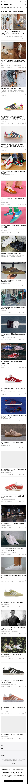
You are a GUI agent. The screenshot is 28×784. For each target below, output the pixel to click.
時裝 (2, 7)
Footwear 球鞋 (3, 67)
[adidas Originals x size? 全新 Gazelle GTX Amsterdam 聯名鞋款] (13, 459)
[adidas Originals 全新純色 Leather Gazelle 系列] (13, 324)
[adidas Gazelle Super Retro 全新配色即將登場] (13, 486)
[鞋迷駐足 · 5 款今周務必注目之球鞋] (13, 78)
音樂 (14, 7)
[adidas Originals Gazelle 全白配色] (13, 644)
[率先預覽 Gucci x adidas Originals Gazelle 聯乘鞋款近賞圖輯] (13, 270)
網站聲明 (4, 761)
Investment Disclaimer (20, 761)
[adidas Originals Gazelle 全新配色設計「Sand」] (13, 432)
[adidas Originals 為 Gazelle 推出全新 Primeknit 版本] (13, 351)
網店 (26, 7)
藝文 (8, 7)
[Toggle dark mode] (23, 4)
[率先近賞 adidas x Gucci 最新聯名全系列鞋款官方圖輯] (13, 215)
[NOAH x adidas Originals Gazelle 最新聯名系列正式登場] (13, 297)
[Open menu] (25, 4)
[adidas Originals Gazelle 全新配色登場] (13, 724)
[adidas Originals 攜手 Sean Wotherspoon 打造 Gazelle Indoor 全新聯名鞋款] (13, 106)
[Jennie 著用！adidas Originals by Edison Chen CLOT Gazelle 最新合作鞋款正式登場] (13, 50)
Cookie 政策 (13, 761)
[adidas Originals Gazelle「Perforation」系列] (13, 697)
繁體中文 (13, 763)
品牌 (23, 7)
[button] (25, 38)
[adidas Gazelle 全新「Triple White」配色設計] (13, 565)
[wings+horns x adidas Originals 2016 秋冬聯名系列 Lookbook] (13, 618)
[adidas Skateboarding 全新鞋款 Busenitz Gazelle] (13, 378)
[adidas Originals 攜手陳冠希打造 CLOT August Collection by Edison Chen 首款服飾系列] (13, 22)
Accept (13, 780)
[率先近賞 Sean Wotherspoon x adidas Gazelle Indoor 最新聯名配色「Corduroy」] (13, 134)
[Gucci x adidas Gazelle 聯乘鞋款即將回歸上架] (13, 188)
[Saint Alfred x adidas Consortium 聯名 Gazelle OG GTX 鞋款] (13, 538)
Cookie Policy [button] (5, 775)
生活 (17, 7)
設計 (11, 7)
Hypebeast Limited (7, 759)
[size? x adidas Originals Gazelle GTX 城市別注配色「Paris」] (13, 405)
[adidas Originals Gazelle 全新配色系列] (13, 592)
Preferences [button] (10, 776)
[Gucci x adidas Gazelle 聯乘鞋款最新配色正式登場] (13, 161)
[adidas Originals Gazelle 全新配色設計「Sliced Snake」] (13, 671)
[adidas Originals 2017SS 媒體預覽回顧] (13, 513)
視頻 (20, 7)
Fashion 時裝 (3, 39)
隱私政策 (8, 761)
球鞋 (5, 7)
